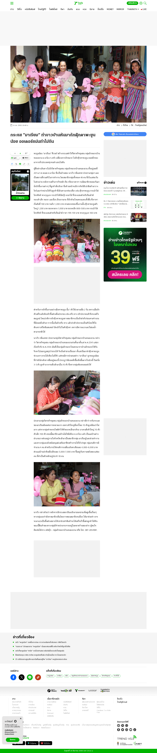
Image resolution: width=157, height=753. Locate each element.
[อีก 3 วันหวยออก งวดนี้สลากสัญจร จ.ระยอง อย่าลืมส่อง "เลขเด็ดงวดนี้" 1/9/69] (139, 204)
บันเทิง (65, 705)
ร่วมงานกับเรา (24, 725)
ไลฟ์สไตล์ (66, 713)
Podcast (50, 713)
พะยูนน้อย (50, 676)
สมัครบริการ (132, 3)
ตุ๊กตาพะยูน (94, 676)
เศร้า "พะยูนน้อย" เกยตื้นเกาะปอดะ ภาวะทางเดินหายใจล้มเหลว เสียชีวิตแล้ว (40, 642)
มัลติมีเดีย (50, 716)
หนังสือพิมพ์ (67, 702)
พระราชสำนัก (16, 702)
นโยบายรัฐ (16, 708)
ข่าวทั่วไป (116, 676)
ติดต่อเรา (36, 728)
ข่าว (118, 125)
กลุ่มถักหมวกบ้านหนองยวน (80, 676)
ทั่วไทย (125, 125)
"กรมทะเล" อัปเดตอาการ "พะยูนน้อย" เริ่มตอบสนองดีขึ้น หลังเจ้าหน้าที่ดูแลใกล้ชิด (42, 647)
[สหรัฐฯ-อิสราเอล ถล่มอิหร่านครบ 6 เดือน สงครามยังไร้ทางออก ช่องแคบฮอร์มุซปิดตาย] (139, 217)
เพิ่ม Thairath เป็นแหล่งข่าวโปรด (126, 134)
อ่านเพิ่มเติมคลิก (10, 731)
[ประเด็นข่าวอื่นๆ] (28, 171)
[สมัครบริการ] (125, 255)
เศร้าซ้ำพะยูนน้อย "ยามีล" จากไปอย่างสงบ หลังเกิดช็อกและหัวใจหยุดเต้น (39, 651)
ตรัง (66, 676)
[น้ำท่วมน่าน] (20, 182)
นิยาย (49, 710)
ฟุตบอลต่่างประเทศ (88, 702)
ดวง (48, 708)
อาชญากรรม (16, 710)
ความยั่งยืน (32, 713)
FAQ (67, 725)
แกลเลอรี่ (85, 710)
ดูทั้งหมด (140, 183)
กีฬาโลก (85, 708)
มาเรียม (59, 676)
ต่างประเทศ (107, 194)
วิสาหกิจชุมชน (106, 676)
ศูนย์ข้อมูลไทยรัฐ (58, 725)
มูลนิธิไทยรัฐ (47, 725)
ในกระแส (15, 705)
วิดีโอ (65, 710)
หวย (64, 708)
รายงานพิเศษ (51, 702)
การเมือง (32, 705)
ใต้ (132, 125)
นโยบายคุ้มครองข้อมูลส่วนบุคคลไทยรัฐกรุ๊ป (96, 725)
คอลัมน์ (49, 705)
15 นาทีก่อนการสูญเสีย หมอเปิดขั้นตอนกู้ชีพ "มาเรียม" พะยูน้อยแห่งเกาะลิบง (41, 659)
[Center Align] (20, 719)
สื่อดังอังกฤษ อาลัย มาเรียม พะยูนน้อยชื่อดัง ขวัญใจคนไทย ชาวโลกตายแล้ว (40, 655)
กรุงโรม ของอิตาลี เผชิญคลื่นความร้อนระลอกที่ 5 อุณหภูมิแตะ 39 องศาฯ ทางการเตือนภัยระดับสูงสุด (115, 189)
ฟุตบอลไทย (100, 702)
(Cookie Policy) (9, 734)
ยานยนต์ (31, 710)
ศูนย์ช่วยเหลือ (75, 725)
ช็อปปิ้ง (119, 699)
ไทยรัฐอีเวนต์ (122, 702)
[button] (12, 164)
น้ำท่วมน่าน (20, 193)
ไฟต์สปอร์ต (100, 705)
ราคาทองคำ (16, 713)
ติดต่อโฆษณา (45, 728)
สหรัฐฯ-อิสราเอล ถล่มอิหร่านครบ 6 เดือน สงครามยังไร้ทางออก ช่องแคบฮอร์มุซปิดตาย (116, 216)
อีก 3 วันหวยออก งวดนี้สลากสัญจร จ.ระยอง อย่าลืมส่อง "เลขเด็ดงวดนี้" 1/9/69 (116, 203)
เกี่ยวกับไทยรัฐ (36, 725)
